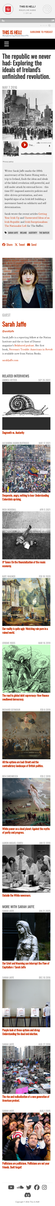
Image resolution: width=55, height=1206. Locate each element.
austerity (33, 232)
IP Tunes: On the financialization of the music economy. (23, 564)
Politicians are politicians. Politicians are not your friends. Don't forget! (25, 1165)
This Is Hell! (12, 32)
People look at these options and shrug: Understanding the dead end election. (21, 1032)
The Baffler (44, 232)
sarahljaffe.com (10, 360)
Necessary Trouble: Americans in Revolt (31, 349)
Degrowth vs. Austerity (13, 432)
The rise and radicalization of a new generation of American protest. (25, 1098)
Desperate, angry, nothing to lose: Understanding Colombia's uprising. (25, 497)
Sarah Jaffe (13, 232)
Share (9, 244)
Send (34, 244)
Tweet (22, 244)
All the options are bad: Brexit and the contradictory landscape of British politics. (22, 764)
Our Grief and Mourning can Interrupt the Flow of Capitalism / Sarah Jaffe (25, 965)
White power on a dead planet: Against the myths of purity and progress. (26, 830)
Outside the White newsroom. (16, 895)
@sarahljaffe (8, 331)
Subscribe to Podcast (41, 32)
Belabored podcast (24, 345)
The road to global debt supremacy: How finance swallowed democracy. (25, 697)
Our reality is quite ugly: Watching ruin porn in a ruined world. (25, 630)
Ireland (23, 232)
